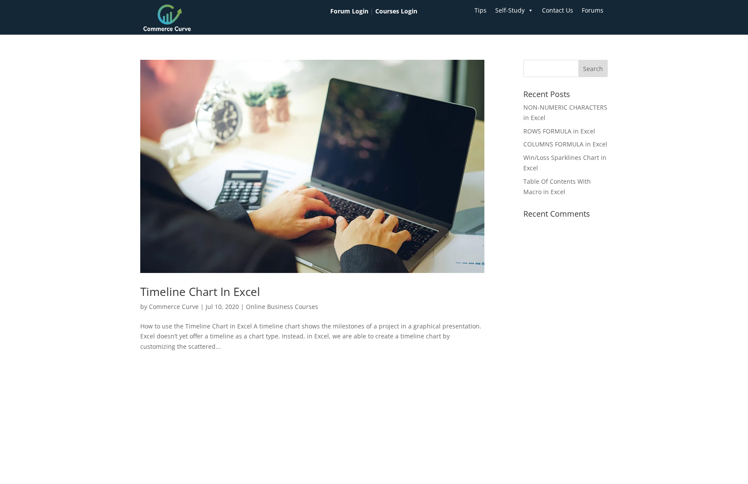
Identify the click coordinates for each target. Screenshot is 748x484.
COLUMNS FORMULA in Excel (565, 144)
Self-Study (510, 10)
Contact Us (557, 10)
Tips (480, 10)
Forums (592, 10)
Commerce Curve (174, 306)
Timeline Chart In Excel (200, 291)
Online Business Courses (282, 306)
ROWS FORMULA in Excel (559, 131)
